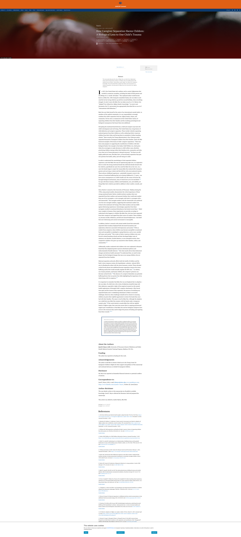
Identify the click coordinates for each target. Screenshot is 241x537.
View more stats (148, 71)
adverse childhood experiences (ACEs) (113, 41)
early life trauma (100, 41)
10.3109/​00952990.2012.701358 (126, 482)
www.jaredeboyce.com (132, 382)
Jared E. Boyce (102, 37)
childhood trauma (111, 39)
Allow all (154, 532)
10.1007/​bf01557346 (118, 465)
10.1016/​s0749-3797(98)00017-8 (107, 444)
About (22, 10)
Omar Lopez (5, 57)
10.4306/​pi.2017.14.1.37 (105, 473)
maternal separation (101, 39)
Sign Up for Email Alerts (50, 10)
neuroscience (126, 39)
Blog (30, 10)
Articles (2, 10)
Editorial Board (16, 10)
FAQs (34, 10)
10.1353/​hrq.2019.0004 (131, 521)
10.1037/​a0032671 (136, 506)
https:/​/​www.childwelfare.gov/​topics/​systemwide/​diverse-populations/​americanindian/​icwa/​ (119, 438)
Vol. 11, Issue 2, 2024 (100, 28)
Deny (86, 532)
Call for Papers (59, 10)
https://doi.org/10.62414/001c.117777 (114, 43)
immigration (119, 39)
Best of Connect (67, 10)
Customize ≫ (121, 532)
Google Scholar (102, 432)
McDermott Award (40, 10)
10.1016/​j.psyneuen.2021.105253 (133, 498)
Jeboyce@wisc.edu (120, 382)
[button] (120, 326)
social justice (134, 39)
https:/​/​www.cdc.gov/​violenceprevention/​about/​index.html (124, 451)
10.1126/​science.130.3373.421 (119, 458)
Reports (98, 25)
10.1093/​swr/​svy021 (129, 431)
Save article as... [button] (120, 67)
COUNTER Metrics (110, 528)
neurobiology (125, 41)
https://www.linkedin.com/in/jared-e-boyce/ (111, 384)
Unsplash (10, 57)
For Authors (9, 10)
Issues (26, 10)
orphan (131, 41)
